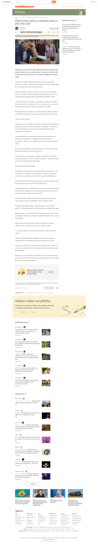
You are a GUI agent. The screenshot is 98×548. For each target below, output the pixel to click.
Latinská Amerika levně (65, 522)
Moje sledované (65, 6)
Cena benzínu (57, 527)
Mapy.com (36, 527)
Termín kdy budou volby (20, 520)
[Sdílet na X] (58, 288)
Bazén (31, 529)
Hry (16, 437)
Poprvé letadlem (64, 517)
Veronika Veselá (19, 471)
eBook (50, 32)
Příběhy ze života (32, 292)
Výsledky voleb (18, 518)
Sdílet (55, 32)
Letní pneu (52, 530)
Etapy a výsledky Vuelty (31, 517)
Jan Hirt (28, 518)
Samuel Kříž (18, 398)
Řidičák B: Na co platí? (76, 520)
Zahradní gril (68, 529)
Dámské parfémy (46, 530)
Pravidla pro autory (64, 537)
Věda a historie (19, 425)
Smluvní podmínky (36, 537)
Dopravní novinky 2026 (76, 518)
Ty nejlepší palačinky (53, 515)
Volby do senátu (18, 522)
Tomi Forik (18, 422)
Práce (42, 292)
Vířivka (72, 529)
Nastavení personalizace (48, 539)
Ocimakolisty (22, 27)
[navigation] (2, 2)
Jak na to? (33, 312)
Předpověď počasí (42, 527)
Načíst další (32, 483)
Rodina (38, 292)
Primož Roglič (29, 522)
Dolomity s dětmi (64, 524)
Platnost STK (74, 524)
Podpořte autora (53, 28)
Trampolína (42, 529)
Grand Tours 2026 (30, 524)
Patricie (17, 410)
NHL (39, 524)
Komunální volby (18, 524)
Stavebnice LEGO (38, 530)
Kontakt (49, 537)
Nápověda (44, 537)
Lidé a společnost (20, 450)
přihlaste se (39, 32)
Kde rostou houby (49, 527)
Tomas (16, 434)
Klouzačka (52, 529)
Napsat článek (51, 271)
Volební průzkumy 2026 (19, 517)
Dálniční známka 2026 (76, 517)
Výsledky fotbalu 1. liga (42, 517)
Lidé (46, 292)
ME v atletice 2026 (41, 520)
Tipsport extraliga (41, 518)
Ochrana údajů (55, 537)
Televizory (63, 530)
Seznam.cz (93, 1)
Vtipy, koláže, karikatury (23, 401)
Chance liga (40, 515)
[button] (37, 51)
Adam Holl (18, 459)
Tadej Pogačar (29, 520)
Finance (17, 462)
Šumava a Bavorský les (65, 518)
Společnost (50, 292)
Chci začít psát (79, 6)
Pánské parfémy (75, 530)
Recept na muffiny (53, 517)
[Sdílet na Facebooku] (56, 288)
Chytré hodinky (69, 530)
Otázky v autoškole (76, 522)
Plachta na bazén (36, 529)
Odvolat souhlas (73, 537)
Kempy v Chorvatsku (65, 515)
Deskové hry (57, 530)
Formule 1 (40, 522)
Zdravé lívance (52, 518)
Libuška (17, 447)
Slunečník (48, 529)
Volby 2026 (17, 515)
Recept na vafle (52, 522)
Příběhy (64, 47)
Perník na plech (52, 524)
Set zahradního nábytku (60, 529)
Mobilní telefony (31, 530)
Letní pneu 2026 (75, 515)
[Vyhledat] (54, 2)
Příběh (25, 292)
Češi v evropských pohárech (65, 527)
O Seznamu (28, 537)
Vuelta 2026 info (30, 515)
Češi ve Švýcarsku (64, 520)
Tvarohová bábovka (53, 520)
